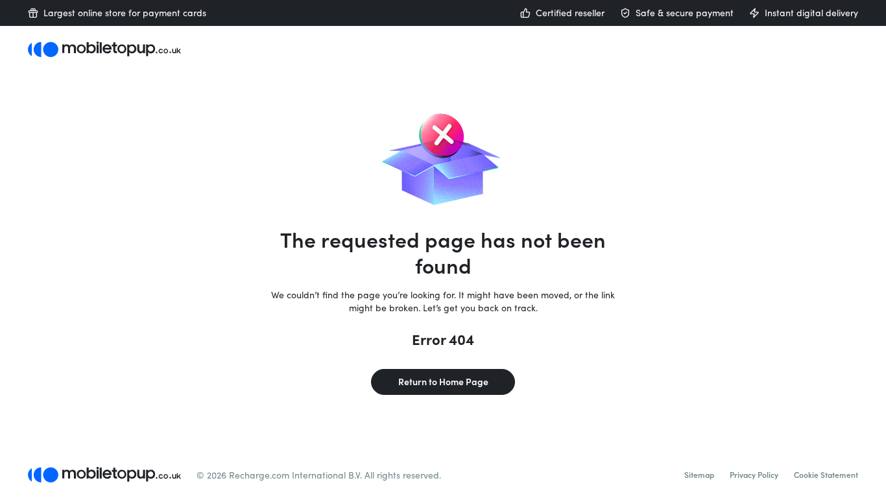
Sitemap (699, 474)
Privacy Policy (754, 474)
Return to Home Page (443, 381)
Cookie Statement (826, 474)
